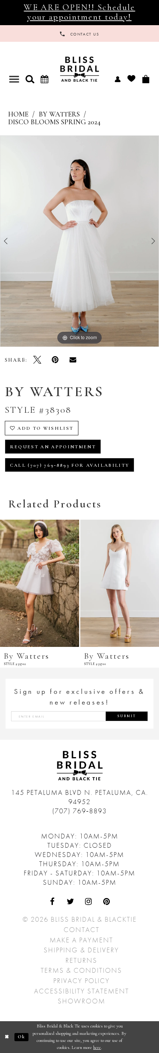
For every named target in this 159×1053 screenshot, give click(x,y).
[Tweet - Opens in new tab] (37, 360)
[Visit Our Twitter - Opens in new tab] (70, 901)
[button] (29, 79)
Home (18, 114)
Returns (81, 960)
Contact (81, 929)
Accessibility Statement (81, 991)
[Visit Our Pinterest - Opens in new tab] (107, 901)
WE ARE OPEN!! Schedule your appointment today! (79, 12)
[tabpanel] (79, 241)
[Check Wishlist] (131, 79)
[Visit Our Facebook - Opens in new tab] (52, 901)
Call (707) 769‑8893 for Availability (69, 465)
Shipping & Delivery (81, 950)
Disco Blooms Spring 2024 (54, 122)
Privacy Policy (81, 980)
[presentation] (39, 583)
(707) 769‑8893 (79, 811)
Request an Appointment (53, 447)
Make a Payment (81, 940)
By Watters (59, 114)
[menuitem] (117, 78)
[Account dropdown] (117, 78)
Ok (22, 1037)
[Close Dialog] (7, 1037)
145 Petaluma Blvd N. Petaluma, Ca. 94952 (79, 797)
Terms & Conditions (81, 970)
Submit (126, 716)
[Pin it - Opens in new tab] (55, 360)
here (97, 1047)
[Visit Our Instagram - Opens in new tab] (89, 901)
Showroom (81, 1001)
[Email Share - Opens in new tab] (73, 360)
